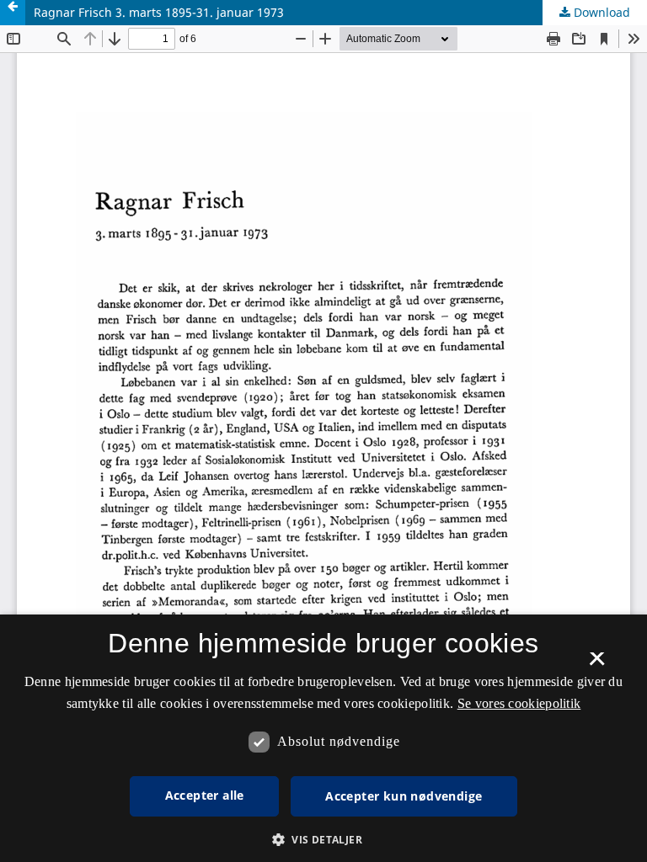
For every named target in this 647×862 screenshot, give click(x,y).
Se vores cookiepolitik (519, 703)
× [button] (597, 664)
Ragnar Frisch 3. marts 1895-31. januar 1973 (159, 12)
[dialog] (323, 738)
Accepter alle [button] (204, 795)
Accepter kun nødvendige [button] (403, 796)
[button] (323, 839)
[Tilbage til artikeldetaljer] (12, 12)
